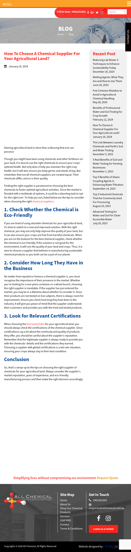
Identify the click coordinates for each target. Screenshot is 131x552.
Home (60, 34)
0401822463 (79, 11)
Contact (64, 524)
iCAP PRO (65, 520)
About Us (65, 504)
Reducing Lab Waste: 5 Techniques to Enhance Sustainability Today (106, 63)
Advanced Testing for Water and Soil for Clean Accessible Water (106, 215)
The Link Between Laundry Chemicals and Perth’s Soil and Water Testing (108, 146)
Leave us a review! (103, 529)
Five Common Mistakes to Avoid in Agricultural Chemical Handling (107, 94)
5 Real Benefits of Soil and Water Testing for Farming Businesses (107, 163)
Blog (71, 34)
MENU (7, 4)
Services (65, 516)
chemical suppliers (43, 201)
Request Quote (107, 478)
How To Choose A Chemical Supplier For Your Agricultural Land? (106, 129)
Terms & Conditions (71, 528)
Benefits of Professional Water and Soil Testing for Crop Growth (107, 111)
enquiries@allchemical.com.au (106, 508)
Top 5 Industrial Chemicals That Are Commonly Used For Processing (108, 198)
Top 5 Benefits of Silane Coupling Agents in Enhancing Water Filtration (108, 181)
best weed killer (36, 324)
